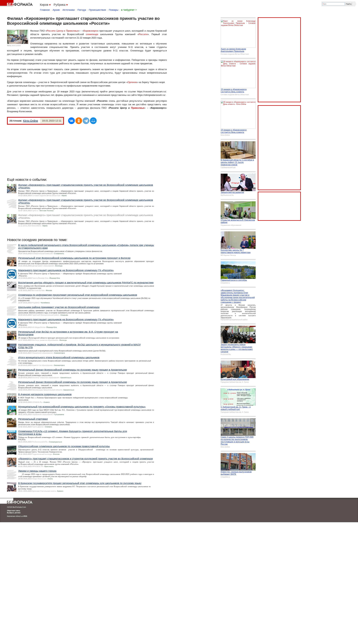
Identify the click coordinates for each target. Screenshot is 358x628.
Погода (81, 10)
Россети (143, 34)
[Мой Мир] (93, 120)
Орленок (132, 82)
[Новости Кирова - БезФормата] (17, 3)
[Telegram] (86, 120)
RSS (25, 516)
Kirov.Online (30, 120)
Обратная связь (13, 511)
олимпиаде (92, 34)
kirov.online (16, 46)
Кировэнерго (90, 30)
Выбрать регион (13, 513)
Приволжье (137, 108)
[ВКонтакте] (71, 120)
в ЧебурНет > (129, 10)
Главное (45, 10)
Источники (69, 10)
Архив (56, 10)
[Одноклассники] (78, 120)
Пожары (113, 10)
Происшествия (97, 10)
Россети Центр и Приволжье (62, 30)
